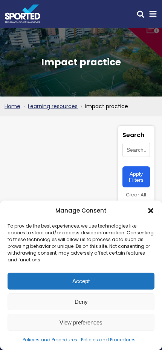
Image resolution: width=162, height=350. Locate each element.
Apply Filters (136, 177)
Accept (81, 281)
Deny (81, 302)
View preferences (81, 322)
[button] (150, 210)
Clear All (136, 194)
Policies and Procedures (50, 339)
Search (133, 135)
